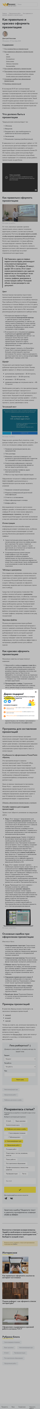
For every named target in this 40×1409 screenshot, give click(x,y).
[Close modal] (35, 691)
